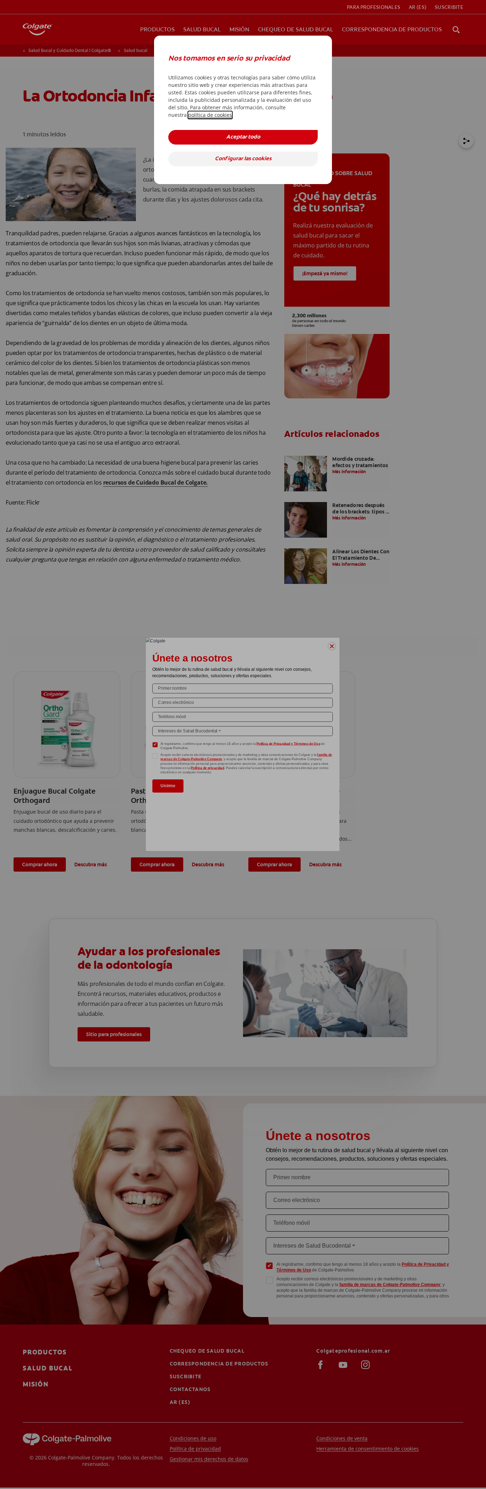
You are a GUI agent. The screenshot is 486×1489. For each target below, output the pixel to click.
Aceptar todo (243, 137)
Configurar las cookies (243, 159)
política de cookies (210, 114)
